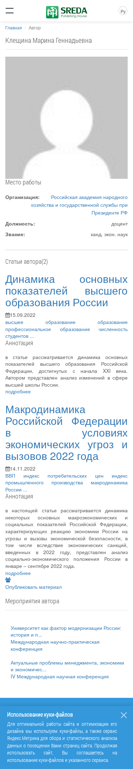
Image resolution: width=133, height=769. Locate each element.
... (32, 335)
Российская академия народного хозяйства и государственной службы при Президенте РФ (79, 204)
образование (113, 321)
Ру (123, 11)
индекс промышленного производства (66, 479)
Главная (13, 27)
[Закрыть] (123, 715)
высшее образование (51, 321)
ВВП (14, 475)
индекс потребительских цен (67, 475)
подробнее (18, 391)
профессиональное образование (52, 328)
